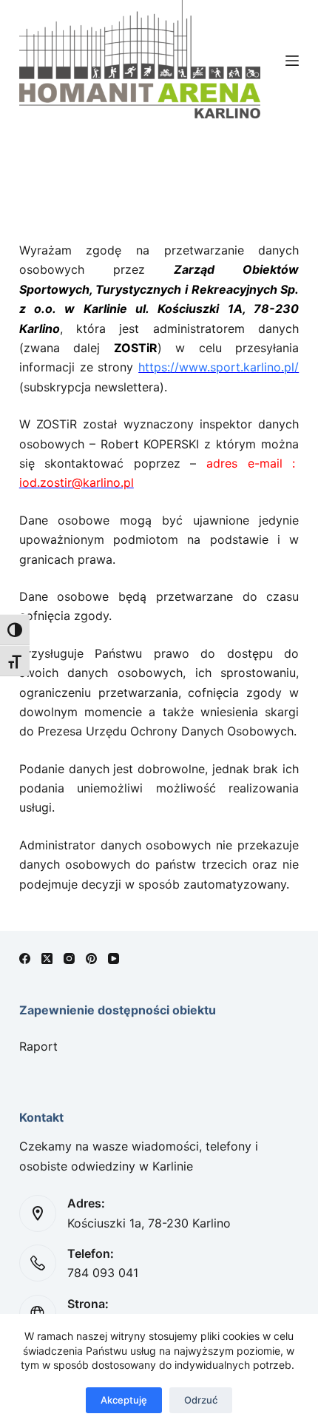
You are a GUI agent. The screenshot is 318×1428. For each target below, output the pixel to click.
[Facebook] (24, 958)
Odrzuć (200, 1400)
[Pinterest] (91, 958)
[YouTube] (113, 958)
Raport (38, 1046)
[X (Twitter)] (47, 958)
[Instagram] (69, 958)
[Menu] (292, 60)
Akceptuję (124, 1400)
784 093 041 (102, 1272)
